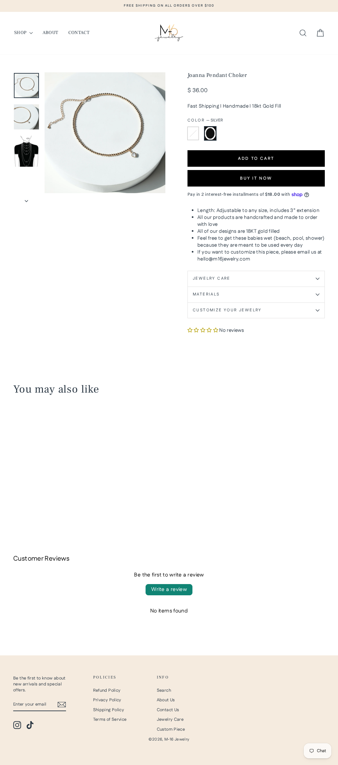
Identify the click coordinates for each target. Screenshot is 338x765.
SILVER (210, 133)
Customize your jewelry (227, 310)
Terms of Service (110, 719)
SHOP (21, 33)
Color (205, 120)
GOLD (193, 133)
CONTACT (78, 33)
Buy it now (256, 178)
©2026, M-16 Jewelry (169, 739)
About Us (166, 700)
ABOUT (50, 33)
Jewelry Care (211, 278)
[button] (202, 330)
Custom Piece (171, 729)
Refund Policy (107, 690)
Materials (206, 294)
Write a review (169, 589)
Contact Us (168, 710)
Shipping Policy (108, 710)
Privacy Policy (107, 700)
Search (164, 690)
